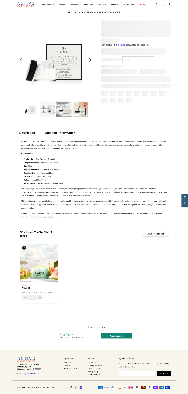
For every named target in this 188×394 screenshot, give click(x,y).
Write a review (116, 336)
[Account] (169, 4)
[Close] (22, 380)
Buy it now (136, 79)
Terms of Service (94, 369)
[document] (55, 60)
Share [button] (168, 86)
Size (103, 59)
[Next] (90, 60)
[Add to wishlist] (108, 86)
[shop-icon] (81, 387)
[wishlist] (160, 4)
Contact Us (92, 363)
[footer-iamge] (26, 362)
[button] (165, 4)
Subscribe (164, 373)
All (69, 12)
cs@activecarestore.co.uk (33, 373)
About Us (67, 363)
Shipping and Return (95, 366)
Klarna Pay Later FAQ (96, 375)
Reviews (67, 366)
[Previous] (21, 60)
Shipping (120, 44)
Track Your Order (70, 369)
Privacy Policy (93, 372)
